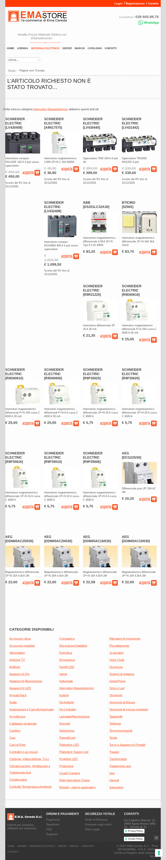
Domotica (65, 652)
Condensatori (18, 779)
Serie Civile (116, 660)
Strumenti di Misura (122, 702)
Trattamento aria (120, 766)
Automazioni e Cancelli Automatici (31, 709)
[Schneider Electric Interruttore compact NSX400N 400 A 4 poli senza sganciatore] (61, 236)
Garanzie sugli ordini (98, 824)
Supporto (52, 834)
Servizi (67, 48)
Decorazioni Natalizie (73, 645)
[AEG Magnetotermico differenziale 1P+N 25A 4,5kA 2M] (22, 566)
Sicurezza (116, 667)
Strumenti (115, 695)
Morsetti (64, 723)
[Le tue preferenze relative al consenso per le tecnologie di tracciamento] (159, 853)
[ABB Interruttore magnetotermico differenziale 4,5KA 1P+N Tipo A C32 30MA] (100, 232)
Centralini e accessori (23, 752)
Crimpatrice (67, 638)
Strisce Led (116, 688)
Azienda (22, 48)
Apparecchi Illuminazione (25, 681)
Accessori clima (20, 638)
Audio (13, 702)
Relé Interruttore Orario (74, 780)
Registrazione (135, 3)
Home (10, 48)
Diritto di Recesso (96, 819)
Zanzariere (116, 787)
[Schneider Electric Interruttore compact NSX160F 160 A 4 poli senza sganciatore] (22, 152)
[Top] (156, 838)
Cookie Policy (135, 838)
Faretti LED (66, 667)
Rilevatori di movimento (124, 638)
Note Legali (92, 829)
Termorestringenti (120, 730)
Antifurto (14, 667)
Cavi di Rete (17, 745)
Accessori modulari (22, 645)
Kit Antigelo (66, 702)
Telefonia (115, 723)
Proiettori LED (68, 759)
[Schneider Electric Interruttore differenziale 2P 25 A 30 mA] (100, 319)
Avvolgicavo (17, 716)
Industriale (66, 681)
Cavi (12, 737)
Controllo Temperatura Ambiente (30, 786)
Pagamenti (53, 819)
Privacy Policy (135, 830)
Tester (113, 737)
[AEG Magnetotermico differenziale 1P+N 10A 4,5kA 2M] (139, 566)
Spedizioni (52, 824)
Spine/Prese (117, 681)
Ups (112, 773)
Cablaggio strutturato (23, 723)
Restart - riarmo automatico (77, 787)
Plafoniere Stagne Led (73, 752)
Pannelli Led (67, 737)
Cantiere (14, 730)
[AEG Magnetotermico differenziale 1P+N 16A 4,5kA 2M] (100, 566)
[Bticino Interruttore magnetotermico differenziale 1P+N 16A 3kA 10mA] (139, 232)
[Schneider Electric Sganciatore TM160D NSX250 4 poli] (139, 152)
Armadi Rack (18, 695)
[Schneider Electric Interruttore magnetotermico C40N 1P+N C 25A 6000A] (61, 152)
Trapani (114, 752)
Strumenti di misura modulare (128, 709)
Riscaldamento (119, 645)
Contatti (110, 48)
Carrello (153, 3)
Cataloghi (95, 48)
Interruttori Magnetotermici (50, 109)
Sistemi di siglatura (121, 674)
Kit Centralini (67, 709)
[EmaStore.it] (37, 24)
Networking (66, 730)
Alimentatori (17, 652)
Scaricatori (116, 652)
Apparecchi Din (19, 674)
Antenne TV (17, 660)
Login (118, 3)
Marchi (80, 48)
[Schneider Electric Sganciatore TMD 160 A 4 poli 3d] (100, 152)
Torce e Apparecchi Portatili (127, 745)
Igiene (63, 674)
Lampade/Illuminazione (74, 716)
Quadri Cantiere (69, 773)
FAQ (49, 829)
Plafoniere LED (69, 745)
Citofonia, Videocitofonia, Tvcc (29, 759)
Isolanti (64, 695)
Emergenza (67, 660)
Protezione (66, 766)
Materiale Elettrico (45, 48)
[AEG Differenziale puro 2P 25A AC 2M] (139, 482)
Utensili (114, 780)
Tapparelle (116, 716)
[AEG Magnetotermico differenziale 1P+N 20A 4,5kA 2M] (61, 566)
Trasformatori (118, 759)
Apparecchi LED (20, 688)
